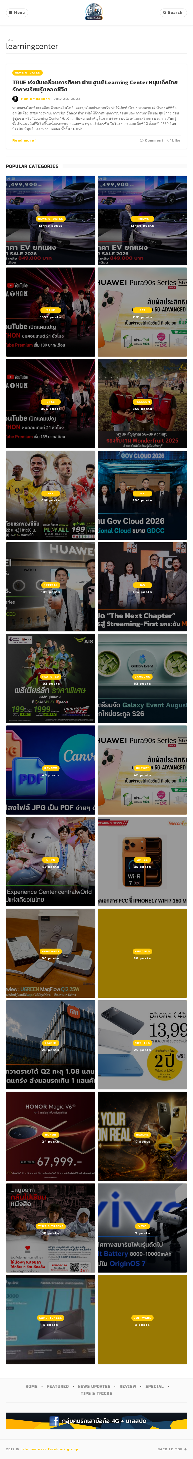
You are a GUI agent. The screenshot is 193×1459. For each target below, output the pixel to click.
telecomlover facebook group (49, 1449)
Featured (58, 1386)
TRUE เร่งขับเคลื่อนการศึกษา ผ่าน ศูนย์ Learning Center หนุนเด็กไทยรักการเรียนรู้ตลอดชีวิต (95, 86)
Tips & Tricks (96, 1393)
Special (155, 1386)
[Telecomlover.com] (94, 12)
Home (32, 1386)
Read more (23, 141)
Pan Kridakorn (35, 99)
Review (128, 1386)
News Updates (27, 72)
